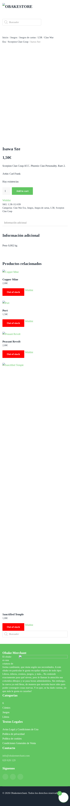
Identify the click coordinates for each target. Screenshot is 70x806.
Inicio (5, 37)
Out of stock (13, 292)
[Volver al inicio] (18, 6)
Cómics (6, 707)
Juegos (13, 37)
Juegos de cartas (27, 37)
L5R (40, 37)
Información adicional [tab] (15, 222)
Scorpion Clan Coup (18, 41)
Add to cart (22, 191)
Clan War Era (19, 208)
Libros (5, 716)
